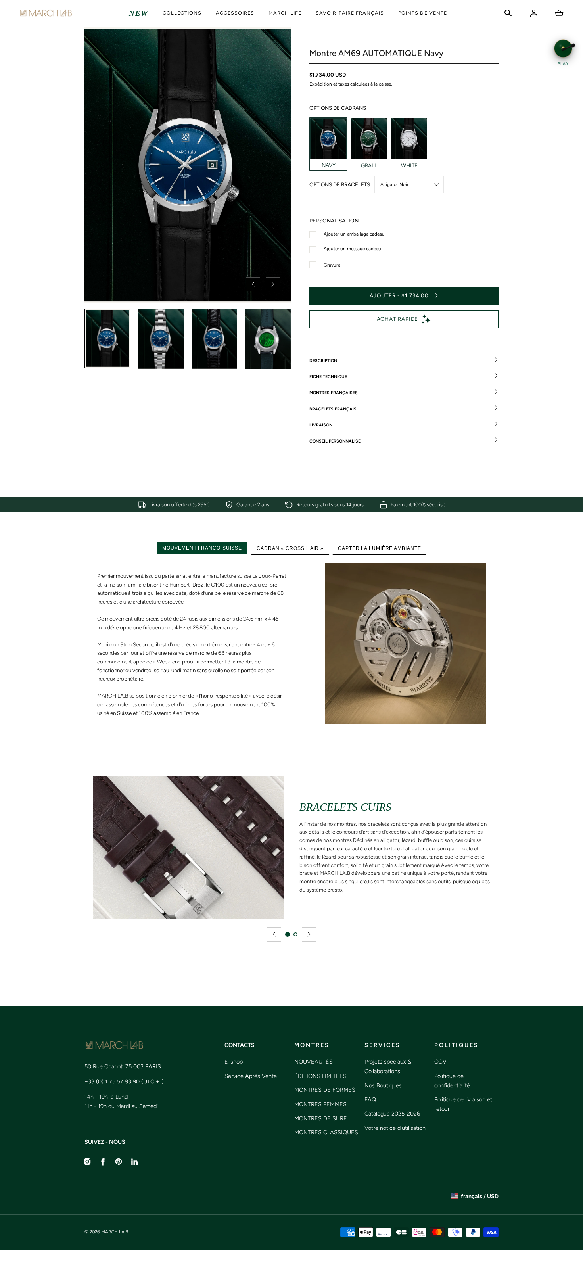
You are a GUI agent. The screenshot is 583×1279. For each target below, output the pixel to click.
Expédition (320, 84)
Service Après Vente (250, 1076)
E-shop (233, 1061)
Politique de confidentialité (452, 1080)
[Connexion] (534, 13)
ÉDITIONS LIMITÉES (320, 1076)
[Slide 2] (295, 934)
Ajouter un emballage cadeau (354, 234)
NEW (138, 13)
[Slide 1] (287, 934)
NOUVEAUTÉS (313, 1061)
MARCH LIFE (284, 13)
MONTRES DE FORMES (324, 1089)
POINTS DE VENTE (422, 13)
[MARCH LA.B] (46, 13)
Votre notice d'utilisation (395, 1127)
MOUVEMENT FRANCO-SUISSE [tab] (202, 547)
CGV (440, 1061)
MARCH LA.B (114, 1232)
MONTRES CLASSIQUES (326, 1132)
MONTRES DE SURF (320, 1118)
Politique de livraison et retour (463, 1104)
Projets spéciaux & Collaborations (387, 1066)
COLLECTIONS (182, 13)
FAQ (370, 1099)
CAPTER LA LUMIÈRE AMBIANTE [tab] (379, 548)
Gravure (332, 265)
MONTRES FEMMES (320, 1104)
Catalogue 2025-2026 (392, 1113)
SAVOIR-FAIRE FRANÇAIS (350, 13)
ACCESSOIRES (235, 13)
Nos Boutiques (383, 1085)
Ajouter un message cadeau (352, 248)
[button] (508, 13)
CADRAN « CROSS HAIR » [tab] (290, 548)
